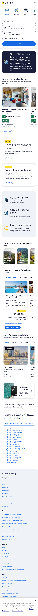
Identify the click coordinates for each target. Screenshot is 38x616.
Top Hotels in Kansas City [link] (13, 457)
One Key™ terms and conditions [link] (10, 557)
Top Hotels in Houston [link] (12, 453)
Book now (9, 157)
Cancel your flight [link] (7, 583)
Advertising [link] (5, 500)
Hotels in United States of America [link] (11, 517)
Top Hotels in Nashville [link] (12, 436)
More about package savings (13, 323)
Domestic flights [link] (6, 527)
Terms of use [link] (5, 553)
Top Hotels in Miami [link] (12, 439)
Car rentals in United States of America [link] (12, 530)
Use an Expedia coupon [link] (8, 590)
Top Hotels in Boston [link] (12, 452)
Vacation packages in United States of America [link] (14, 523)
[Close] (36, 600)
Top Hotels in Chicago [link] (12, 429)
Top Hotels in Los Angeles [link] (13, 434)
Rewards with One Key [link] (8, 536)
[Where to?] (19, 21)
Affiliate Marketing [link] (7, 503)
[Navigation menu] (35, 2)
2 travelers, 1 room (13, 34)
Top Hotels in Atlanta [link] (12, 443)
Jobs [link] (3, 484)
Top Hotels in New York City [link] (14, 450)
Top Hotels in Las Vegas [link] (13, 446)
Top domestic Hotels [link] (12, 462)
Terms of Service (17, 611)
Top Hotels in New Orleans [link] (14, 441)
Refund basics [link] (6, 587)
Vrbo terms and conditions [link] (9, 560)
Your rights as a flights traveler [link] (10, 596)
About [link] (4, 481)
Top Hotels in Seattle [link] (12, 460)
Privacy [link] (4, 547)
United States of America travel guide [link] (12, 514)
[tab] (7, 11)
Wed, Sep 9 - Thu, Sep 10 (15, 28)
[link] (27, 89)
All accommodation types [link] (9, 533)
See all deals (7, 131)
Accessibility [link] (5, 563)
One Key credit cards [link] (7, 539)
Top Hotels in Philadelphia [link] (13, 459)
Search (19, 44)
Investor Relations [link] (7, 496)
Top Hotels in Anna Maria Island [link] (15, 448)
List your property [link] (7, 487)
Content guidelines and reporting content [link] (13, 569)
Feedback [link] (5, 506)
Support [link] (4, 577)
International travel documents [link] (10, 593)
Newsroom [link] (5, 493)
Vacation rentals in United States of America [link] (13, 520)
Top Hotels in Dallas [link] (12, 455)
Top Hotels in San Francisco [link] (14, 437)
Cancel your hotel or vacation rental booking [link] (14, 580)
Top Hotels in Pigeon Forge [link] (14, 430)
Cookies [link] (4, 550)
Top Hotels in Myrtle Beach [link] (14, 432)
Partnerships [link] (5, 490)
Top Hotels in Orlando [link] (12, 445)
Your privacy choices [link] (7, 566)
